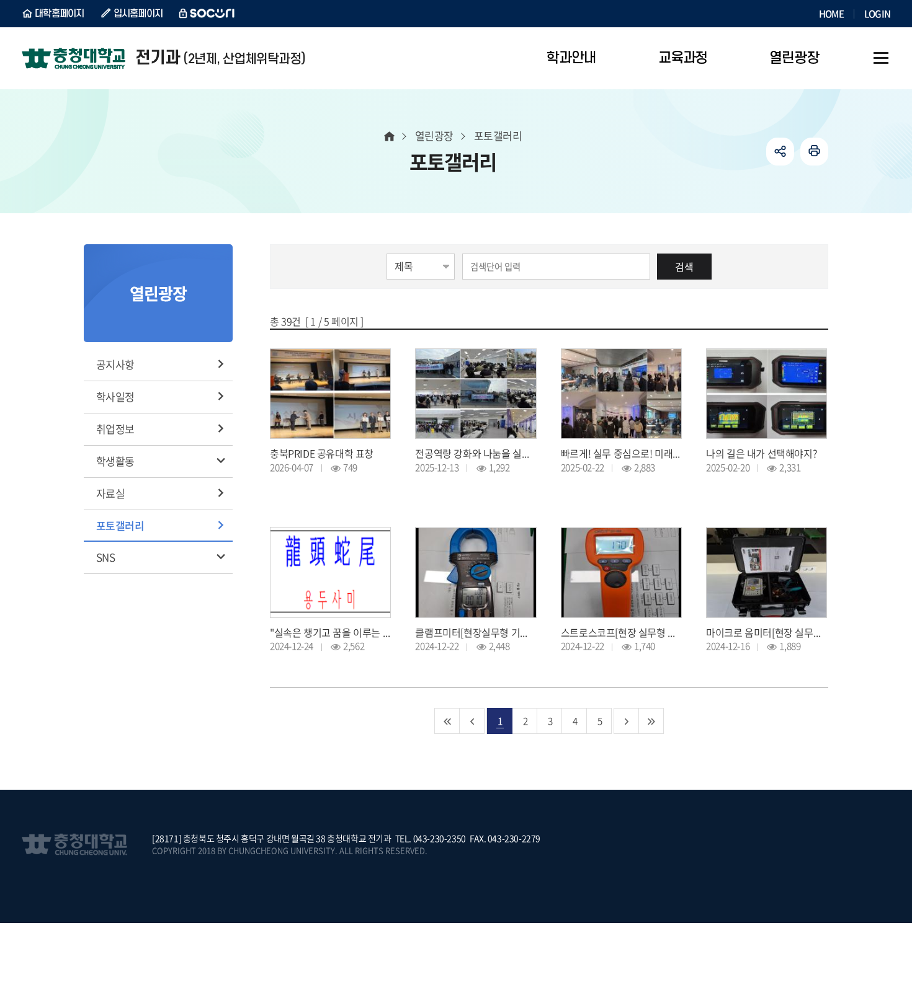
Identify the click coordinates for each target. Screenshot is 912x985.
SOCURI (207, 13)
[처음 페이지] (447, 721)
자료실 (110, 493)
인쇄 (814, 152)
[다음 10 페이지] (626, 721)
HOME (831, 13)
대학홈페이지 (59, 13)
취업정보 (115, 428)
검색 (684, 266)
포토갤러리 (120, 525)
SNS (105, 557)
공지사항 (115, 364)
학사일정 (115, 396)
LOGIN (877, 13)
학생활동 (115, 461)
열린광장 (434, 135)
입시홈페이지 (138, 13)
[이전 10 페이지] (472, 721)
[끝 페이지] (651, 721)
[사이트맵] (881, 58)
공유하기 (780, 152)
